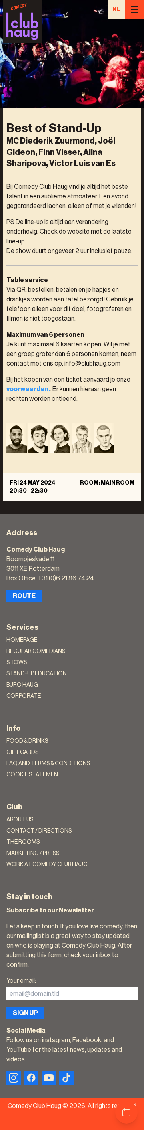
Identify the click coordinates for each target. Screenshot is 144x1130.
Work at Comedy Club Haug (47, 864)
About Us (19, 820)
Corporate (23, 696)
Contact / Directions (39, 831)
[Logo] (22, 21)
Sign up (25, 1013)
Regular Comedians (35, 651)
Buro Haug (22, 685)
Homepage (21, 640)
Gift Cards (22, 752)
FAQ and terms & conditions (48, 763)
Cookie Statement (34, 775)
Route (24, 596)
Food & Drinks (27, 741)
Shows (16, 662)
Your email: (21, 981)
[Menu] (134, 9)
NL (116, 9)
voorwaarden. (28, 389)
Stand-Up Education (36, 674)
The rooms (23, 842)
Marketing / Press (32, 853)
